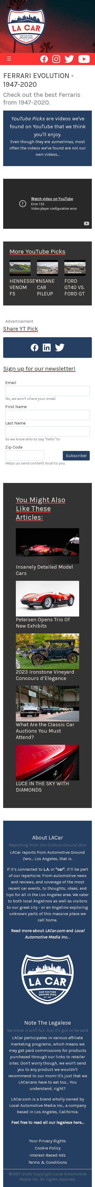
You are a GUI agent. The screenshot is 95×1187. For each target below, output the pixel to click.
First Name (16, 406)
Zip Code (13, 447)
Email (10, 382)
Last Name (15, 423)
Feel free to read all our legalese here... (47, 1122)
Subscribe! (76, 455)
